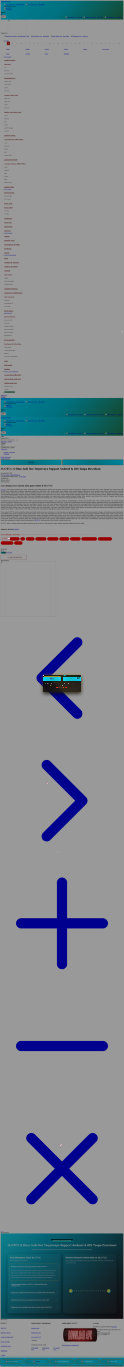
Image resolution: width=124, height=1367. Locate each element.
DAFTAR (72, 679)
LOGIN (52, 679)
